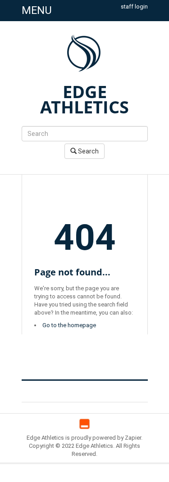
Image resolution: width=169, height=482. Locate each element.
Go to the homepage (69, 325)
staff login (134, 6)
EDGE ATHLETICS (84, 99)
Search (88, 151)
